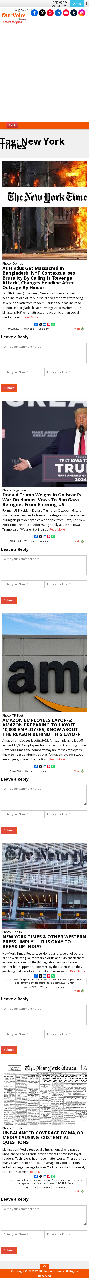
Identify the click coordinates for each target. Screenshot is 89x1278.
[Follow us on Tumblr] (73, 12)
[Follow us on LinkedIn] (58, 12)
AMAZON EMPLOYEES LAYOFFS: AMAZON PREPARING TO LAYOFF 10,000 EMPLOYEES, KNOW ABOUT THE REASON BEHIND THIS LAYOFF (41, 727)
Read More (30, 317)
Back (12, 125)
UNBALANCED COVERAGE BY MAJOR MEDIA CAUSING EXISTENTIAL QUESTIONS (42, 1137)
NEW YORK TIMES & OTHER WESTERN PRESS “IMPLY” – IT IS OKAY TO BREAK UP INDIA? (44, 941)
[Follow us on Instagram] (81, 12)
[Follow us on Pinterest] (50, 12)
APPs (77, 3)
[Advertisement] (44, 74)
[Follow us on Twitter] (42, 12)
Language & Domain (59, 3)
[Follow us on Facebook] (34, 12)
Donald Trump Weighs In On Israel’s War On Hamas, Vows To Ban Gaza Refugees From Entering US (41, 499)
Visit (77, 328)
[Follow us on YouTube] (66, 12)
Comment (44, 328)
